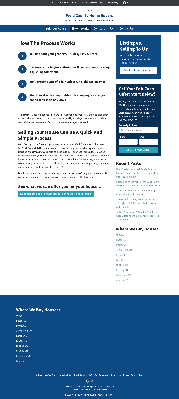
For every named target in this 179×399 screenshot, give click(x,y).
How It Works (80, 28)
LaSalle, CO (122, 260)
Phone (122, 137)
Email (142, 137)
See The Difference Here (138, 70)
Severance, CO (123, 275)
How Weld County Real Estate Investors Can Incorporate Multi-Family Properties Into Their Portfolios (137, 173)
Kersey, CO (121, 255)
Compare (99, 28)
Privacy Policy (130, 375)
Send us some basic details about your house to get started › (56, 194)
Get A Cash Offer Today (92, 2)
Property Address (129, 125)
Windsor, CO (122, 280)
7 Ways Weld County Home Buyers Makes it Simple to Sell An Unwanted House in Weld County (137, 203)
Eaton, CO (121, 240)
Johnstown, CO (124, 250)
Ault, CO (120, 235)
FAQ (112, 28)
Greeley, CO (122, 270)
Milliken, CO (122, 265)
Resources (116, 375)
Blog (141, 375)
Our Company (112, 2)
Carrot (111, 394)
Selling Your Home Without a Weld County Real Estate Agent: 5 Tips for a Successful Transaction (138, 215)
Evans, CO (121, 245)
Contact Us (126, 28)
